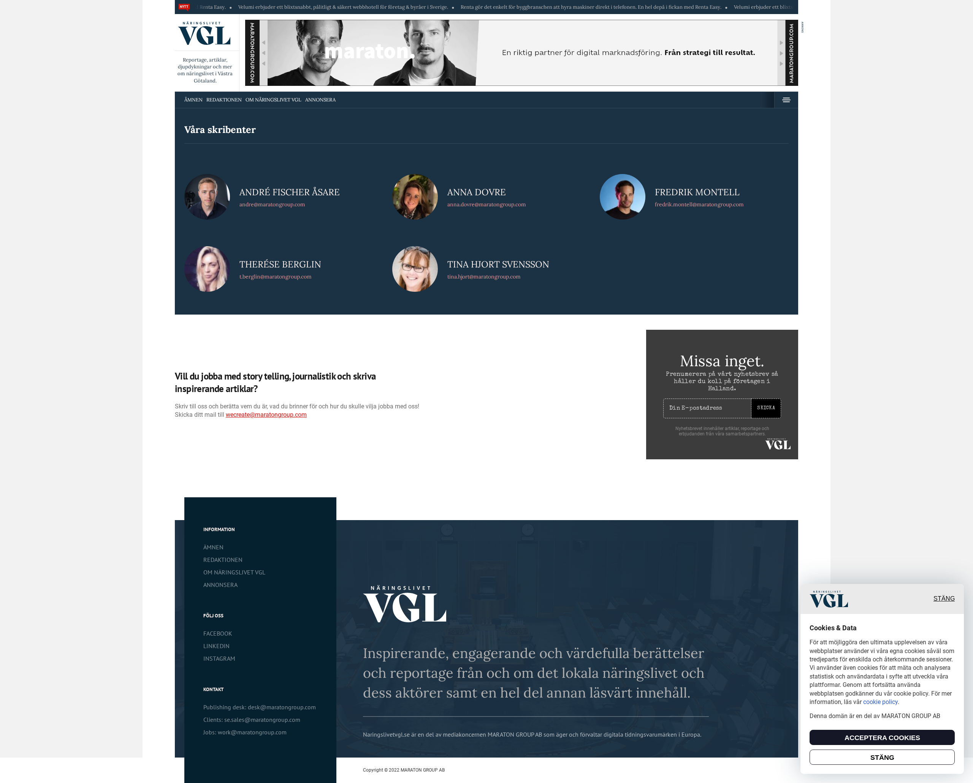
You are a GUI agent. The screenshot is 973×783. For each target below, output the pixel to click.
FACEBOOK (217, 633)
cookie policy (880, 701)
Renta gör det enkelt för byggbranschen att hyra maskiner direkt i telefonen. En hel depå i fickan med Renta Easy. (555, 7)
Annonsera (320, 99)
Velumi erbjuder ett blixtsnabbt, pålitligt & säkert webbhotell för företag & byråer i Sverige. (307, 7)
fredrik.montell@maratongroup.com (699, 204)
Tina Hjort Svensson (498, 264)
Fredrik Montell (697, 192)
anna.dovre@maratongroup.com (486, 204)
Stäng (944, 599)
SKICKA (766, 408)
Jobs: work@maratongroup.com (245, 732)
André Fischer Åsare (289, 192)
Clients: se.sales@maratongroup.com (251, 719)
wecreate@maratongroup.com (266, 414)
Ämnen (193, 99)
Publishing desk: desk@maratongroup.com (259, 707)
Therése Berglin (280, 264)
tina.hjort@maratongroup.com (484, 277)
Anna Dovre (476, 192)
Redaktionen (224, 99)
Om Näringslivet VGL (273, 99)
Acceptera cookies (882, 738)
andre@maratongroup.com (272, 204)
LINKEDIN (216, 646)
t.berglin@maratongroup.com (275, 277)
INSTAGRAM (219, 658)
